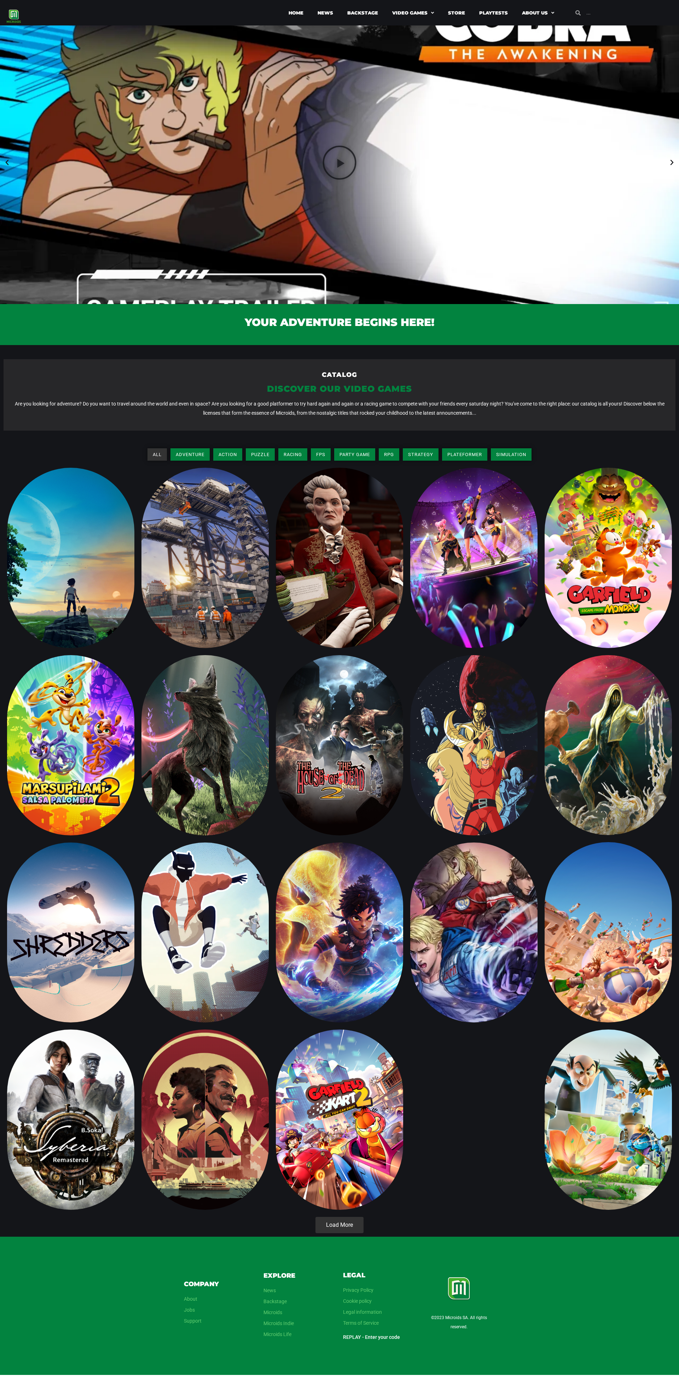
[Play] (339, 162)
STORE (456, 13)
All (157, 454)
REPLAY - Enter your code (371, 1337)
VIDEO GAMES (410, 13)
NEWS (325, 13)
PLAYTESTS (493, 13)
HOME (296, 13)
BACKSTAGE (362, 13)
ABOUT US (535, 13)
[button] (7, 162)
